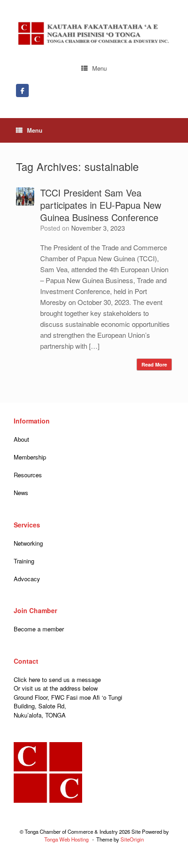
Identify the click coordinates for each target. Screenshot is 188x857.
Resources (28, 474)
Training (24, 561)
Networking (28, 543)
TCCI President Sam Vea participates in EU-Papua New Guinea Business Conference (100, 205)
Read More (154, 364)
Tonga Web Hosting (66, 839)
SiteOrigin (132, 839)
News (21, 492)
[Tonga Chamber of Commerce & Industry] (94, 34)
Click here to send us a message (57, 679)
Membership (30, 457)
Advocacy (27, 578)
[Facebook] (22, 90)
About (21, 439)
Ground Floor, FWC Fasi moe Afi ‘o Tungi (68, 697)
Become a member (39, 629)
